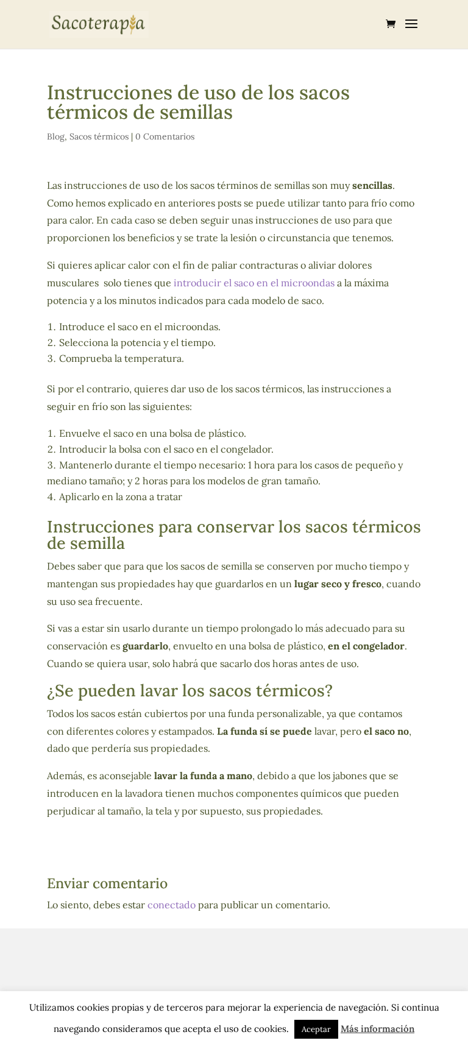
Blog (56, 136)
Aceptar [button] (316, 1029)
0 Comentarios (164, 136)
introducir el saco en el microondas (255, 283)
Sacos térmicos (99, 136)
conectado (171, 905)
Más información (377, 1028)
